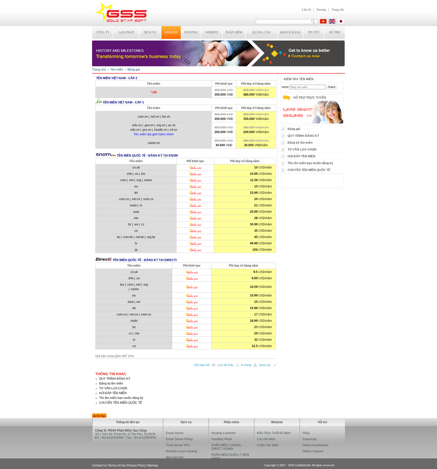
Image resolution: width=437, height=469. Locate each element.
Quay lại (264, 365)
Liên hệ (306, 9)
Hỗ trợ (334, 32)
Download (309, 439)
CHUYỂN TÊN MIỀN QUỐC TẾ (309, 170)
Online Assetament (315, 445)
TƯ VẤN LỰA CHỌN (302, 149)
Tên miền (116, 69)
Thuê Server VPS (178, 445)
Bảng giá (294, 129)
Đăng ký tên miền (300, 142)
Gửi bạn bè (202, 365)
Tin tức (314, 32)
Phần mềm (234, 32)
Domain (171, 32)
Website (211, 32)
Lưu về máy (225, 365)
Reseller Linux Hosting (181, 451)
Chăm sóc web (267, 445)
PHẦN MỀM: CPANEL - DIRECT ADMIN (227, 447)
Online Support (312, 451)
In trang (246, 365)
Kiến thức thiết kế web (273, 433)
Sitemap (321, 9)
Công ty (103, 32)
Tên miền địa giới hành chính (154, 134)
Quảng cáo (261, 32)
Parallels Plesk (221, 439)
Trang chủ (338, 9)
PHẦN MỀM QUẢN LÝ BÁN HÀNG (230, 456)
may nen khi (175, 457)
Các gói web (266, 439)
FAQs (306, 433)
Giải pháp (126, 32)
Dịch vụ (150, 32)
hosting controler (223, 433)
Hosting (191, 32)
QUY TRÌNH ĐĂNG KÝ (303, 136)
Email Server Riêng (179, 439)
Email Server (175, 433)
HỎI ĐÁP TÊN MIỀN (301, 156)
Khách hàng (290, 32)
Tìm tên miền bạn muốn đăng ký (310, 163)
